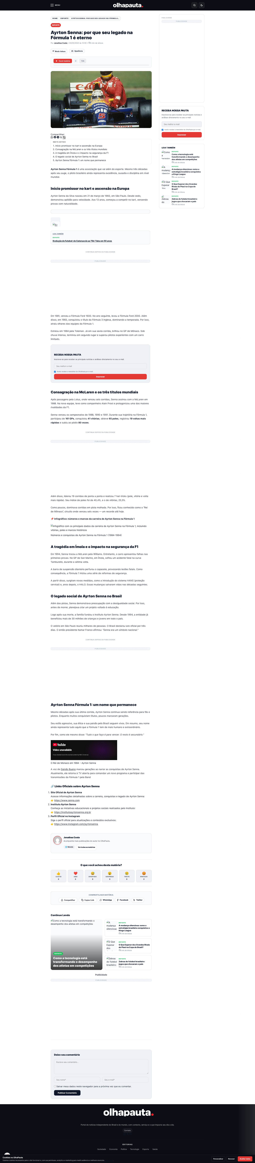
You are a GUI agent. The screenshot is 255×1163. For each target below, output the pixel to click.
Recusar (231, 1159)
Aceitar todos (245, 1159)
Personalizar (218, 1159)
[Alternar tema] (202, 5)
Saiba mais (109, 1160)
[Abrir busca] (194, 5)
